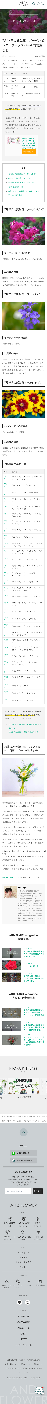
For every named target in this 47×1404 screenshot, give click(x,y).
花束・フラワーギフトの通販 (11, 1116)
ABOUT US (23, 1327)
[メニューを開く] (4, 4)
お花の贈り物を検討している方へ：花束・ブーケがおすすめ (24, 193)
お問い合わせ (37, 1364)
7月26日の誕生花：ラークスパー (21, 178)
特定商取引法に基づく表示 (32, 1368)
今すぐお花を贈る (23, 1262)
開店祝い (23, 1267)
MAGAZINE (23, 1322)
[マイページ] (38, 3)
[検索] (33, 3)
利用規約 (22, 1360)
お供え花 (23, 1257)
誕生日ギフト (23, 1253)
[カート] (42, 3)
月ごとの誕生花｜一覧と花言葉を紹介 (23, 732)
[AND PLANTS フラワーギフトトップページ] (23, 3)
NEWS (23, 1339)
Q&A (23, 1333)
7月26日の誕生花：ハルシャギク (21, 183)
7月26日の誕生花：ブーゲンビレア (22, 174)
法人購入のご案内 (33, 1360)
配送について (26, 1364)
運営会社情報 (12, 1360)
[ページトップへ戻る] (23, 1132)
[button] (3, 1089)
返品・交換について (12, 1364)
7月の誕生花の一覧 (15, 187)
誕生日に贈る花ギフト (11, 877)
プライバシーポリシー (13, 1368)
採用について (23, 1372)
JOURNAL (23, 1316)
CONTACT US (23, 1345)
